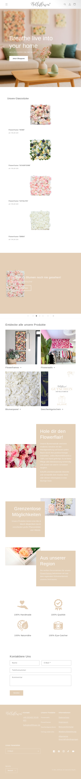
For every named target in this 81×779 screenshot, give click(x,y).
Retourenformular (66, 727)
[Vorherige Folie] (28, 316)
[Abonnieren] (38, 751)
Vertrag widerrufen (47, 732)
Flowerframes (12, 367)
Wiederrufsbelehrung (67, 732)
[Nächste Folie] (48, 316)
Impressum (63, 722)
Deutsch (10, 770)
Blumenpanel (12, 409)
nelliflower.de (60, 770)
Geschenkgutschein (51, 409)
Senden (16, 693)
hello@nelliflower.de (31, 725)
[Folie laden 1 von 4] (33, 316)
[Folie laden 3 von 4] (39, 316)
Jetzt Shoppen (19, 58)
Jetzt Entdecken (32, 288)
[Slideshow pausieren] (53, 316)
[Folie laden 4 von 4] (43, 316)
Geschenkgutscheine (48, 727)
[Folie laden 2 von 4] (36, 316)
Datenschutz (64, 717)
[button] (6, 4)
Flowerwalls (47, 367)
